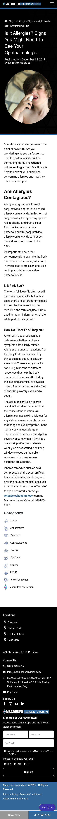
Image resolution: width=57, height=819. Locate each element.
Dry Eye (14, 550)
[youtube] (16, 703)
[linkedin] (22, 703)
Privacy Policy (10, 794)
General (14, 565)
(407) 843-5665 (15, 666)
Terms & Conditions (30, 794)
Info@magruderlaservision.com (24, 672)
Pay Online (13, 692)
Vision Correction (19, 579)
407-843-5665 (42, 815)
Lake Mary (13, 640)
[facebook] (4, 703)
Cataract (15, 535)
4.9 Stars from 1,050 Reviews (20, 652)
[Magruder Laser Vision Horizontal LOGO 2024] (22, 3)
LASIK (13, 572)
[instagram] (10, 703)
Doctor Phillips (16, 634)
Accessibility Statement (15, 798)
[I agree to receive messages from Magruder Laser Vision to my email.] (4, 750)
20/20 (13, 520)
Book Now (14, 815)
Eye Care (15, 557)
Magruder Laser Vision (21, 587)
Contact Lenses (18, 542)
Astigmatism (17, 528)
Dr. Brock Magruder (19, 62)
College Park (14, 628)
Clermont (13, 622)
